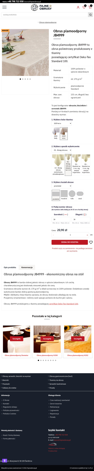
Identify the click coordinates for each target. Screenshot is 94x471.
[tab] (10, 267)
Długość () (81, 214)
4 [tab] (27, 79)
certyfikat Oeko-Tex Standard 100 (63, 304)
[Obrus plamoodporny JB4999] (25, 52)
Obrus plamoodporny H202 (77, 355)
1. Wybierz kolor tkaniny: (62, 119)
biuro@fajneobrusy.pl (32, 1)
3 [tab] (25, 79)
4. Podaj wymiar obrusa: (70, 208)
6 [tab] (50, 360)
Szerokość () (61, 214)
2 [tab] (22, 79)
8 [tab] (55, 360)
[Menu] (4, 7)
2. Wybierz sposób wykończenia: (66, 146)
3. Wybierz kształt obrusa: (63, 182)
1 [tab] (20, 79)
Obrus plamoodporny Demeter (16, 355)
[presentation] (10, 267)
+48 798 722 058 (15, 1)
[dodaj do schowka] (91, 242)
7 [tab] (53, 360)
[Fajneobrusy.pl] (41, 7)
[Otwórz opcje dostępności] (4, 460)
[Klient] (78, 7)
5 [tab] (30, 79)
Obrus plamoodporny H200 (47, 355)
